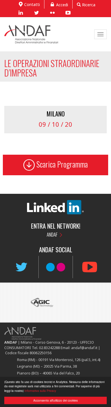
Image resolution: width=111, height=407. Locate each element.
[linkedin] (20, 13)
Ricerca (88, 4)
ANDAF (52, 234)
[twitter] (36, 13)
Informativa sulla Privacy (40, 390)
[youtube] (68, 13)
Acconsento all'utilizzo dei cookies (55, 400)
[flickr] (52, 13)
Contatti (32, 4)
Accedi (62, 4)
